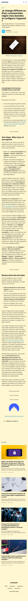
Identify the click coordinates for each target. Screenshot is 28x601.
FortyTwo (8, 30)
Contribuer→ (20, 586)
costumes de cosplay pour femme (15, 340)
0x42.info (4, 2)
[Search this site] (24, 2)
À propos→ (12, 586)
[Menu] (26, 2)
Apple (3, 7)
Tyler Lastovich (13, 55)
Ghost (17, 591)
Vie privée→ (17, 588)
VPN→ (6, 586)
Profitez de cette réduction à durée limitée (14, 416)
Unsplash (20, 55)
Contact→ (10, 588)
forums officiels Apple (9, 206)
